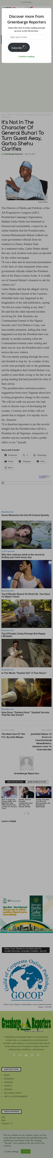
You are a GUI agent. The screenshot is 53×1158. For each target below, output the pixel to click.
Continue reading (26, 56)
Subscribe (17, 48)
